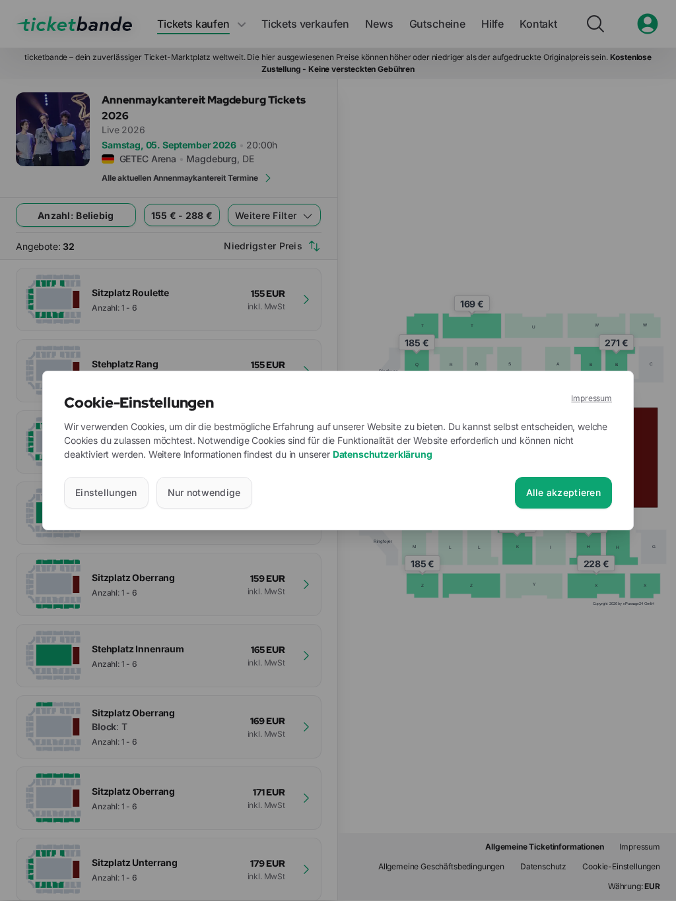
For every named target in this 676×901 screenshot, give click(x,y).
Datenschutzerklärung (382, 454)
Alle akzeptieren (563, 492)
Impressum (591, 398)
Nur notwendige (204, 492)
